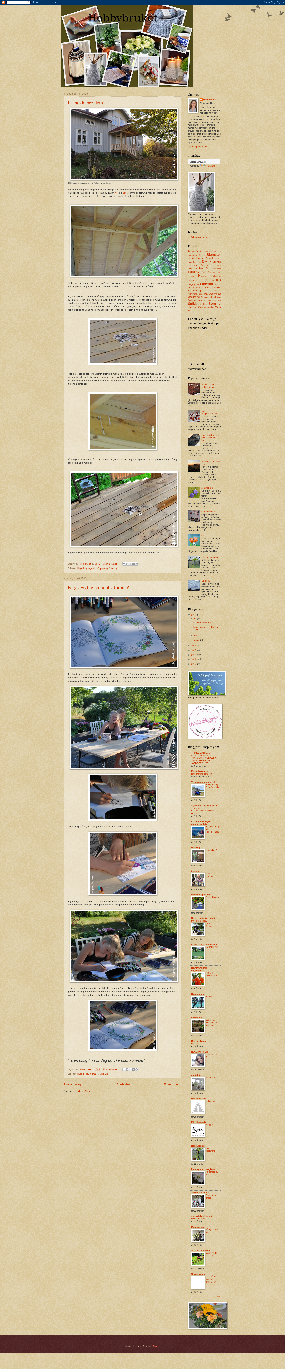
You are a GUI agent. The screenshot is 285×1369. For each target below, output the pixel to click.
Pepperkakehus (207, 297)
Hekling (191, 280)
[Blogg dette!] (127, 564)
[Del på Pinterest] (136, 564)
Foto (191, 272)
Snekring (113, 568)
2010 (194, 664)
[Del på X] (130, 564)
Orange (204, 535)
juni (196, 635)
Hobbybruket (209, 99)
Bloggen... (210, 1125)
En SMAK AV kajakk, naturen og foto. (201, 822)
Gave (204, 272)
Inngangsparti (89, 568)
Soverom (210, 300)
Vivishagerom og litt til (203, 782)
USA (195, 307)
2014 (194, 645)
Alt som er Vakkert (200, 1250)
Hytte (212, 280)
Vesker (211, 307)
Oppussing (102, 568)
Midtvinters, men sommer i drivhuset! (212, 1023)
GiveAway (212, 272)
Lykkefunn (196, 1017)
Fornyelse (217, 268)
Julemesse (198, 287)
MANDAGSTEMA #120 (212, 1254)
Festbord (199, 268)
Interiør (207, 284)
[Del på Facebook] (133, 564)
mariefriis (196, 1075)
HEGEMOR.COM (199, 1052)
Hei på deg (211, 1101)
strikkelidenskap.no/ (201, 1216)
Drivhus (216, 261)
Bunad (191, 262)
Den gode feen (198, 1098)
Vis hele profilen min (197, 146)
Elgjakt (218, 265)
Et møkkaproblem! (86, 102)
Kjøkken (216, 287)
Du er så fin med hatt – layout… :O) (211, 1279)
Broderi (209, 258)
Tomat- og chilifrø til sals (212, 974)
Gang (198, 272)
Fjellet (208, 268)
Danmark (197, 262)
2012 (194, 655)
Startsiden (123, 1084)
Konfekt (218, 291)
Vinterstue (210, 1078)
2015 (194, 615)
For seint (195, 1043)
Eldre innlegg (172, 1084)
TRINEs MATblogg (200, 753)
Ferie (190, 268)
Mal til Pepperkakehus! (209, 412)
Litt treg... (206, 581)
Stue (205, 304)
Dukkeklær (193, 265)
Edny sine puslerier (201, 894)
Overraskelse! (208, 511)
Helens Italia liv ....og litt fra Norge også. (203, 919)
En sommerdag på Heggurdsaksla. (212, 830)
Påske (218, 297)
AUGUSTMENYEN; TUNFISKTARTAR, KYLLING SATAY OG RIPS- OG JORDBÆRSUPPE (204, 759)
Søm (212, 303)
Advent (199, 251)
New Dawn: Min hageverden (199, 969)
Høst (218, 280)
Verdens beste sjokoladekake (208, 385)
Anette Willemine (200, 1192)
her (116, 193)
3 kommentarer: (110, 1069)
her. (124, 193)
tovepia (195, 871)
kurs (201, 294)
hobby (86, 1074)
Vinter (218, 307)
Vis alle (218, 1296)
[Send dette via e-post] (124, 564)
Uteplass (103, 1074)
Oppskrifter (215, 293)
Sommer (94, 1074)
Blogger (155, 1346)
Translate (210, 166)
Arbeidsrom (208, 251)
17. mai (191, 251)
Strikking (195, 303)
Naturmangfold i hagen (201, 774)
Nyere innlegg (73, 1084)
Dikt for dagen (198, 1041)
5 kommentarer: (110, 564)
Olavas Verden (198, 1274)
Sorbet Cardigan (210, 875)
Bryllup (218, 258)
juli (195, 618)
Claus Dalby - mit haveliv (204, 944)
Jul (189, 287)
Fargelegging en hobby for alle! (98, 587)
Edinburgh (210, 265)
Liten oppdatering (209, 557)
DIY (210, 262)
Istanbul (218, 284)
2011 (194, 659)
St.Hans (218, 300)
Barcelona (217, 251)
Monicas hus (197, 1227)
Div (204, 261)
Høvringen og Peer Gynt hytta (212, 785)
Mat (206, 293)
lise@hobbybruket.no (198, 237)
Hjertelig (195, 847)
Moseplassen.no (199, 771)
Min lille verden (199, 1122)
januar (197, 640)
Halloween (216, 276)
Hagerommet (197, 994)
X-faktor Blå (207, 488)
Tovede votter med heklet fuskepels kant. (210, 437)
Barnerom (192, 255)
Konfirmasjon (194, 294)
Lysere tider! (211, 850)
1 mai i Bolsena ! (210, 924)
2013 (194, 650)
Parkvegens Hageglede (203, 1169)
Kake (207, 287)
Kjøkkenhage (195, 290)
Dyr (202, 265)
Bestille (202, 255)
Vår (189, 310)
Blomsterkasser (195, 258)
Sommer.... (210, 996)
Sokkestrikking (212, 897)
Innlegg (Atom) (83, 1091)
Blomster (214, 254)
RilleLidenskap (198, 1219)
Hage (79, 568)
